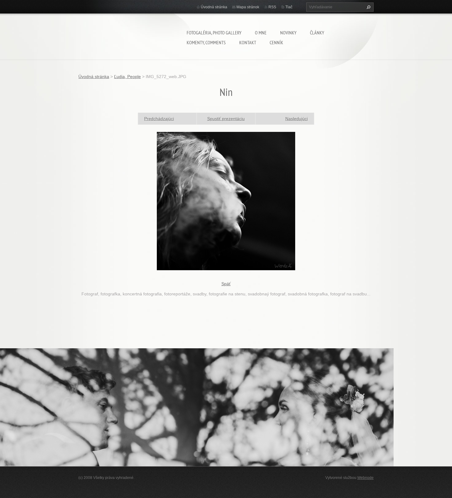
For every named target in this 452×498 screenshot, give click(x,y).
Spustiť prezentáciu (226, 118)
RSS (272, 7)
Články (317, 33)
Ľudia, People (127, 76)
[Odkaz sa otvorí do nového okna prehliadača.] (226, 200)
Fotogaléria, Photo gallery (214, 33)
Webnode (365, 478)
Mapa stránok (247, 7)
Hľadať (367, 7)
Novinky (288, 33)
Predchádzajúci (159, 118)
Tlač (288, 7)
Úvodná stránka (214, 7)
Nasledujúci (296, 118)
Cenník (276, 42)
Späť (226, 283)
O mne (261, 33)
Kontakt (247, 42)
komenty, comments (206, 42)
